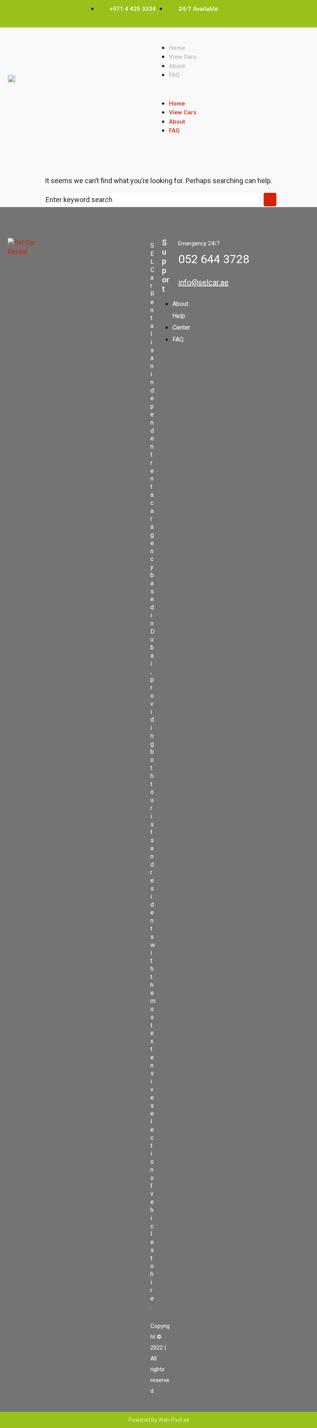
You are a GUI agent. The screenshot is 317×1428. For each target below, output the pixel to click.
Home (177, 47)
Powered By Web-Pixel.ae (158, 1420)
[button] (233, 94)
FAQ (174, 74)
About (177, 66)
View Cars (182, 56)
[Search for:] (150, 199)
